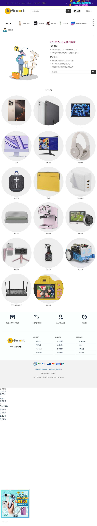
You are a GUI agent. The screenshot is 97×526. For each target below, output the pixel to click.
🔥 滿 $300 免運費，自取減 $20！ (79, 1)
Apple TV (37, 3)
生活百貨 (65, 23)
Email (80, 345)
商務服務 (10, 30)
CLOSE (5, 522)
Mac (7, 3)
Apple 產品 (26, 23)
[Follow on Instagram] (2, 3)
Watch (23, 3)
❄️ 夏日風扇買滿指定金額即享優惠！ (80, 3)
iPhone (17, 3)
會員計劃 (60, 341)
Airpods (29, 3)
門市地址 (38, 345)
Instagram (39, 353)
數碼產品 (41, 23)
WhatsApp (82, 341)
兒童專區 (53, 23)
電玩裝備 (3, 419)
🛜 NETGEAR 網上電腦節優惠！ (79, 5)
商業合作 (81, 349)
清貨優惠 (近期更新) (81, 23)
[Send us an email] (3, 3)
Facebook (39, 349)
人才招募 (81, 353)
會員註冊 (60, 345)
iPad (12, 3)
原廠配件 (44, 3)
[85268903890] (95, 36)
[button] (90, 11)
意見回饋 (60, 353)
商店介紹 (38, 341)
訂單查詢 (60, 349)
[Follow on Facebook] (1, 3)
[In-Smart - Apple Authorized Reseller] (14, 11)
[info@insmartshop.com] (94, 32)
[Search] (68, 11)
